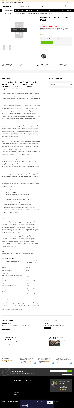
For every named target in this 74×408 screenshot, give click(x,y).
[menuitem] (8, 10)
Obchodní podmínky (17, 388)
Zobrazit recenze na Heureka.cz (7, 363)
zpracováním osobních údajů (67, 374)
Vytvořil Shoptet (69, 405)
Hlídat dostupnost (47, 42)
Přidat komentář (47, 328)
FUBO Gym (7, 2)
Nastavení (24, 405)
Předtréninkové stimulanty (67, 81)
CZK (62, 2)
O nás (3, 2)
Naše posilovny (16, 384)
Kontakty (19, 2)
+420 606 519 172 (52, 57)
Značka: (49, 49)
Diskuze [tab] (19, 71)
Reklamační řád (16, 392)
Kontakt (15, 394)
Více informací (43, 34)
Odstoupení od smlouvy (18, 390)
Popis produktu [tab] (5, 71)
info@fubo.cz (61, 57)
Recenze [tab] (13, 71)
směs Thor (16, 184)
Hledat (43, 6)
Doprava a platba (13, 2)
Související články (27, 71)
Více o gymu (63, 344)
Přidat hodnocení (5, 329)
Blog (23, 2)
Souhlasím (49, 402)
